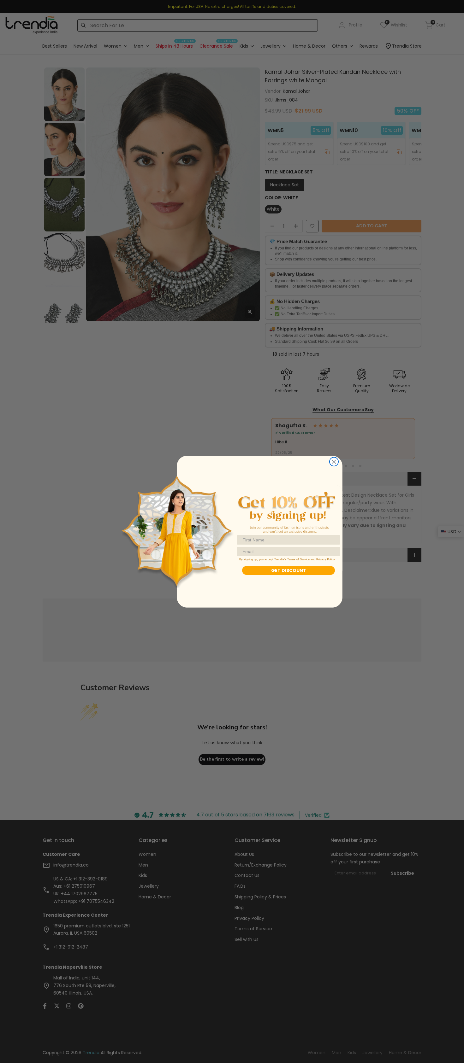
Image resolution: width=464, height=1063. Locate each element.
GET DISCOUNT (288, 570)
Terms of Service (298, 559)
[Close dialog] (334, 461)
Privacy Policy (325, 559)
